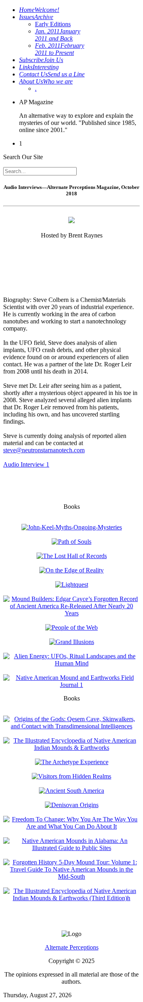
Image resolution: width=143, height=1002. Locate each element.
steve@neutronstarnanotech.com (44, 450)
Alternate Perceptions (72, 947)
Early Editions (53, 24)
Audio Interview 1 (26, 464)
